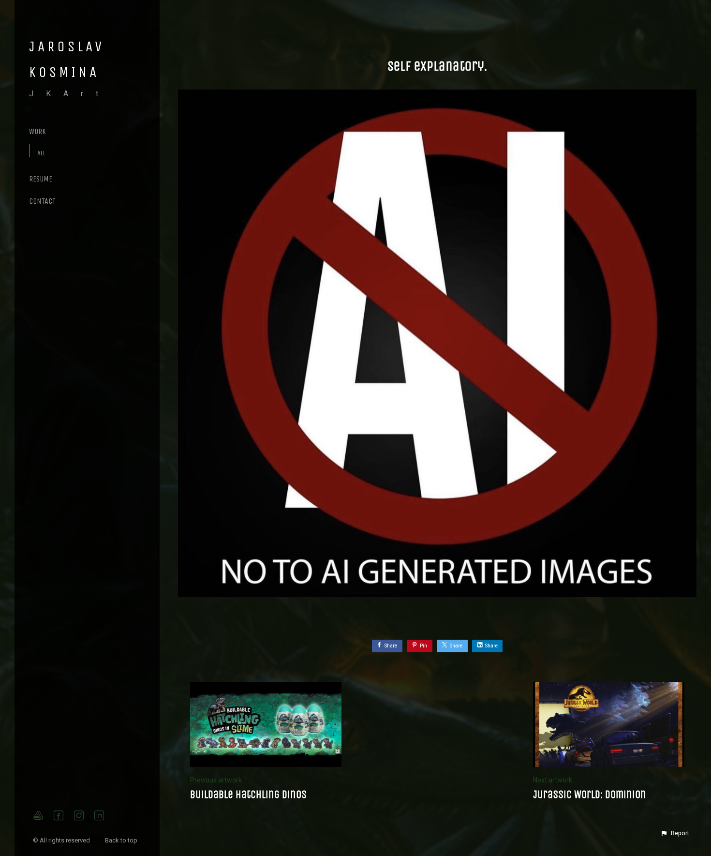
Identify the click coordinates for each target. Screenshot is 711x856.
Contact (42, 201)
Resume (40, 178)
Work (37, 131)
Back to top (122, 840)
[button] (674, 833)
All (41, 153)
